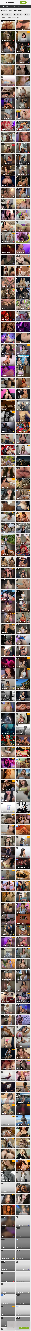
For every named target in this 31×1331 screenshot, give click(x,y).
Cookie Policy (18, 1324)
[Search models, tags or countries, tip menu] (28, 6)
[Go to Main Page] (10, 2)
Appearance (8, 14)
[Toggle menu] (2, 2)
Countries (19, 14)
